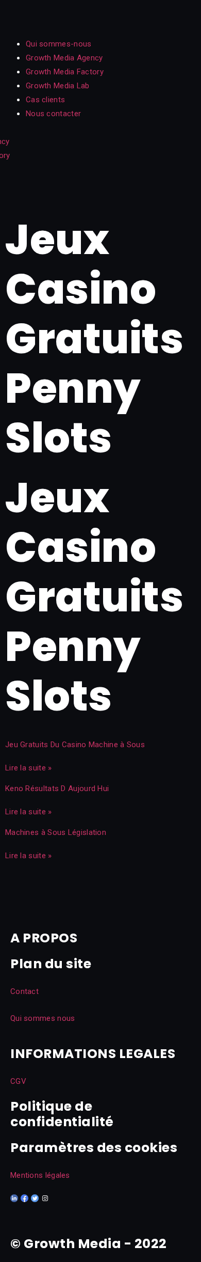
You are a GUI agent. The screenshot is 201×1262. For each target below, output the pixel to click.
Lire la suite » (28, 767)
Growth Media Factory (65, 71)
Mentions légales (40, 1175)
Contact (24, 991)
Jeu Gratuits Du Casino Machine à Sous (75, 744)
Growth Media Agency (64, 57)
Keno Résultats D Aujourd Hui (57, 788)
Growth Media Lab (58, 85)
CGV (18, 1081)
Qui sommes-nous (59, 44)
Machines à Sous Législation (55, 832)
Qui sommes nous (42, 1018)
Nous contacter (53, 113)
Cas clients (45, 99)
